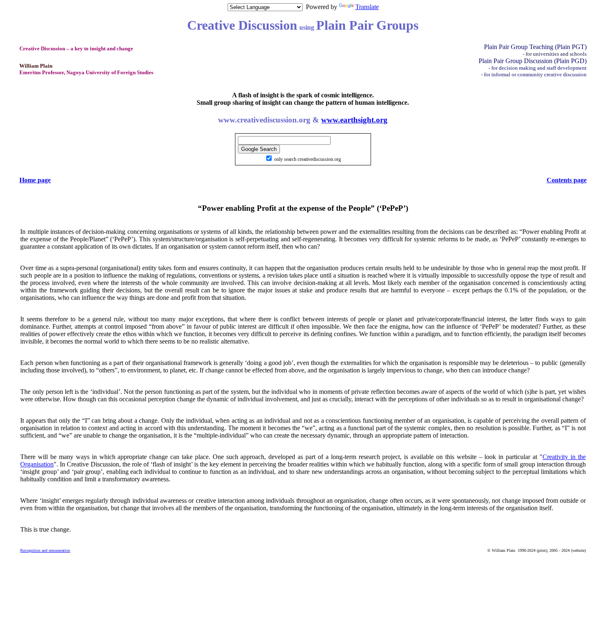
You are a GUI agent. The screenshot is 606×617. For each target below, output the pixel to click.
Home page (35, 180)
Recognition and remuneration (45, 550)
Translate (367, 6)
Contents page (567, 180)
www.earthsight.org (354, 119)
